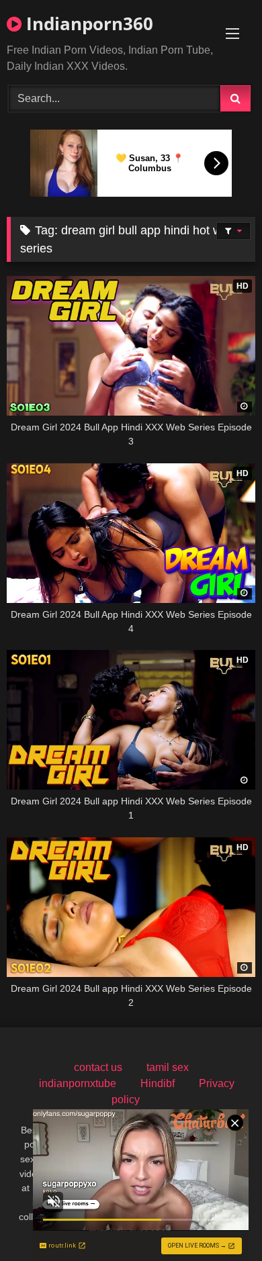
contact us (98, 1067)
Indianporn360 (87, 23)
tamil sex (167, 1067)
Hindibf (157, 1083)
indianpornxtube (77, 1083)
